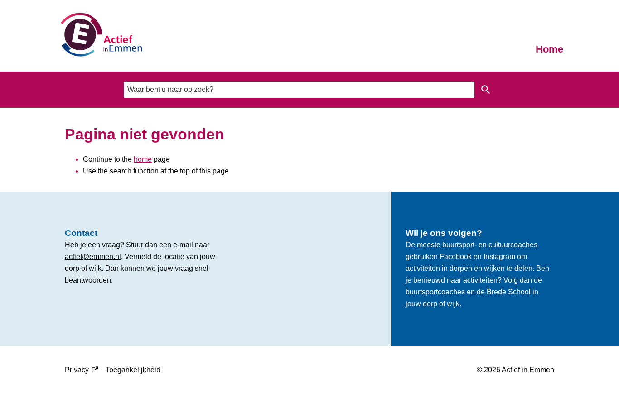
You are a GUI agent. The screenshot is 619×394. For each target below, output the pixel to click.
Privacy (81, 371)
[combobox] (299, 89)
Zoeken (485, 89)
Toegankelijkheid (133, 370)
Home (549, 49)
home (143, 159)
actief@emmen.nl (93, 256)
